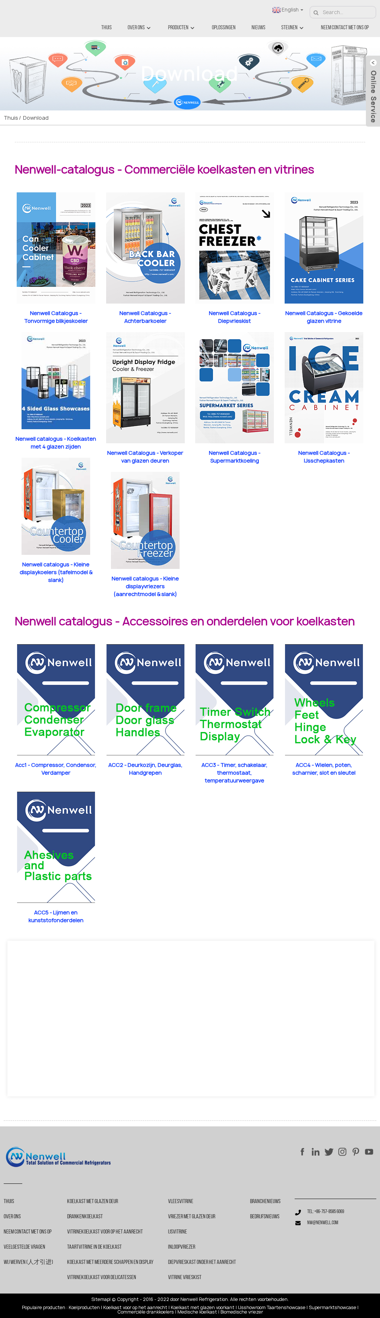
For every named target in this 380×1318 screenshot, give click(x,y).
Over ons (136, 28)
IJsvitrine (177, 1232)
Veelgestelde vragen (24, 1247)
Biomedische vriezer (241, 1312)
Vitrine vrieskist (185, 1278)
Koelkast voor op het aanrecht (135, 1307)
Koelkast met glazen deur (92, 1202)
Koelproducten (84, 1307)
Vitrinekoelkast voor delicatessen (101, 1278)
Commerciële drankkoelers (145, 1312)
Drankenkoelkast (85, 1217)
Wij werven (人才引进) (28, 1262)
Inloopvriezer (181, 1247)
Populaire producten (43, 1307)
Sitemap (100, 1299)
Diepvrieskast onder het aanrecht (202, 1262)
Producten (178, 28)
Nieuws (258, 28)
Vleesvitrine (180, 1202)
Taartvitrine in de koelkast (94, 1247)
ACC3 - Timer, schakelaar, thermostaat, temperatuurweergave (235, 772)
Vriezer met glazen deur (191, 1217)
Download (36, 117)
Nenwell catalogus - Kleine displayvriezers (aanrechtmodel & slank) (145, 586)
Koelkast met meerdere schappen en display (110, 1262)
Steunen (289, 28)
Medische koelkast (197, 1312)
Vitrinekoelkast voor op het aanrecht (105, 1232)
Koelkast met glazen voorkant (203, 1307)
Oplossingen (224, 28)
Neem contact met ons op (345, 28)
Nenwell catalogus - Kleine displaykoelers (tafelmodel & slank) (56, 572)
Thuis (106, 28)
